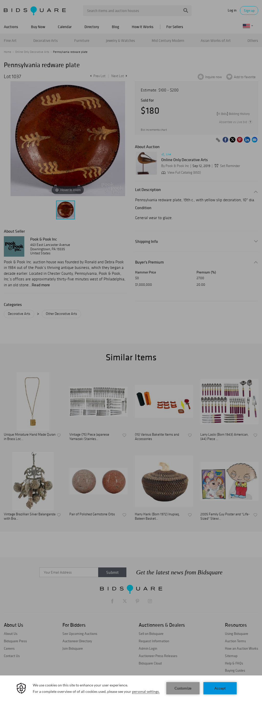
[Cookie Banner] (131, 688)
